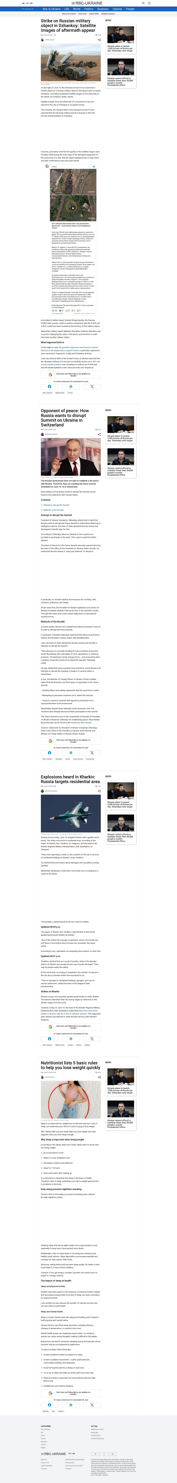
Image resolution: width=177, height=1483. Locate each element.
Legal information (46, 1466)
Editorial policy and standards (74, 1459)
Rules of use (45, 1462)
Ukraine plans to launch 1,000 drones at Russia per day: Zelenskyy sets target (120, 48)
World (76, 9)
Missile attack (60, 393)
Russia (68, 759)
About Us (44, 1459)
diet (53, 1411)
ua (23, 3)
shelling (87, 1045)
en (27, 3)
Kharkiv (79, 1045)
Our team (44, 1468)
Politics (88, 9)
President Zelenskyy (108, 14)
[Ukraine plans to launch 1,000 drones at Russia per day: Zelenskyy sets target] (120, 35)
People (130, 9)
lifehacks (46, 1411)
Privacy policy (69, 1462)
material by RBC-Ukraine (81, 722)
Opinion (117, 9)
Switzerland (90, 759)
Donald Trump (94, 14)
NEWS (108, 20)
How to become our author (74, 1466)
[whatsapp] (112, 1454)
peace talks (83, 14)
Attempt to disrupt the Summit (56, 505)
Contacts (68, 1468)
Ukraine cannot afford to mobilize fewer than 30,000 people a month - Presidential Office (120, 81)
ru (31, 3)
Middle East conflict (69, 14)
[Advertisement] (70, 134)
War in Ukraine (51, 9)
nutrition (61, 1411)
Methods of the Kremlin (53, 510)
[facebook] (95, 1454)
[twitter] (104, 1454)
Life (67, 9)
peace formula (78, 759)
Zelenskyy (59, 759)
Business (103, 9)
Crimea (70, 393)
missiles (70, 1045)
